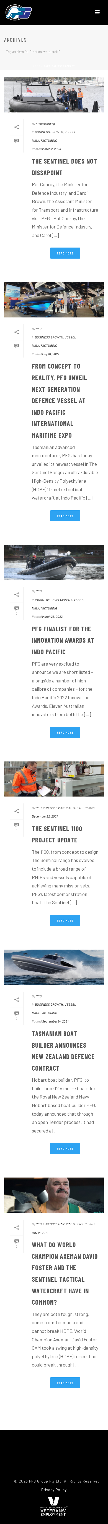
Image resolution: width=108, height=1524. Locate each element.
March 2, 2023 (51, 149)
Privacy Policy (54, 1490)
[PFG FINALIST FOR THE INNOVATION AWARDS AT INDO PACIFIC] (54, 562)
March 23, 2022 (52, 616)
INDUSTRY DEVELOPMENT (53, 599)
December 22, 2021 (45, 816)
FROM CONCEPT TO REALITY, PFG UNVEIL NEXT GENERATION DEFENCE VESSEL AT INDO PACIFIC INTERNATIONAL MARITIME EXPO (59, 400)
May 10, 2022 (50, 354)
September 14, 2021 (55, 1021)
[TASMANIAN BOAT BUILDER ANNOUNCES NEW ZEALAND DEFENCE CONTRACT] (54, 967)
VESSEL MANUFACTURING (64, 808)
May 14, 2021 (40, 1232)
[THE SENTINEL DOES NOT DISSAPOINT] (54, 94)
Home (36, 66)
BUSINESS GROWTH (49, 132)
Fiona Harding (45, 123)
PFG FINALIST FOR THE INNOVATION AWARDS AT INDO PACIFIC (63, 640)
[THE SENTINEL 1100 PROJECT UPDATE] (54, 779)
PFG (39, 328)
